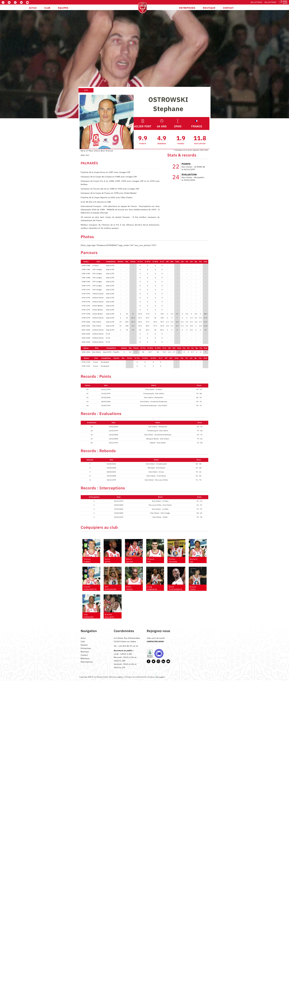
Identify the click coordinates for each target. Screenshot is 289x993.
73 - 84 (200, 443)
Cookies (151, 677)
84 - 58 (198, 464)
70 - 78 (199, 517)
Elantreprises (87, 662)
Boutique (85, 652)
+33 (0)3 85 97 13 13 (128, 646)
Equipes (84, 645)
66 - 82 (198, 476)
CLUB (47, 7)
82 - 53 (199, 397)
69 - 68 (198, 468)
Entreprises (86, 648)
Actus (83, 638)
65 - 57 (199, 505)
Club (83, 641)
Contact (84, 655)
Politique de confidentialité (136, 677)
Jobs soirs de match (156, 638)
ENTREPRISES (187, 7)
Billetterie (256, 2)
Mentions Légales (116, 677)
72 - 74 (199, 509)
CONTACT (228, 7)
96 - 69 (199, 402)
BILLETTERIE (270, 2)
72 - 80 (199, 394)
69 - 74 (199, 389)
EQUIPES (63, 7)
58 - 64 (199, 513)
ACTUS (33, 7)
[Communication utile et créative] (160, 677)
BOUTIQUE (209, 7)
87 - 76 (200, 435)
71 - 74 (198, 480)
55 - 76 (199, 405)
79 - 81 (200, 439)
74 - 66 (198, 472)
